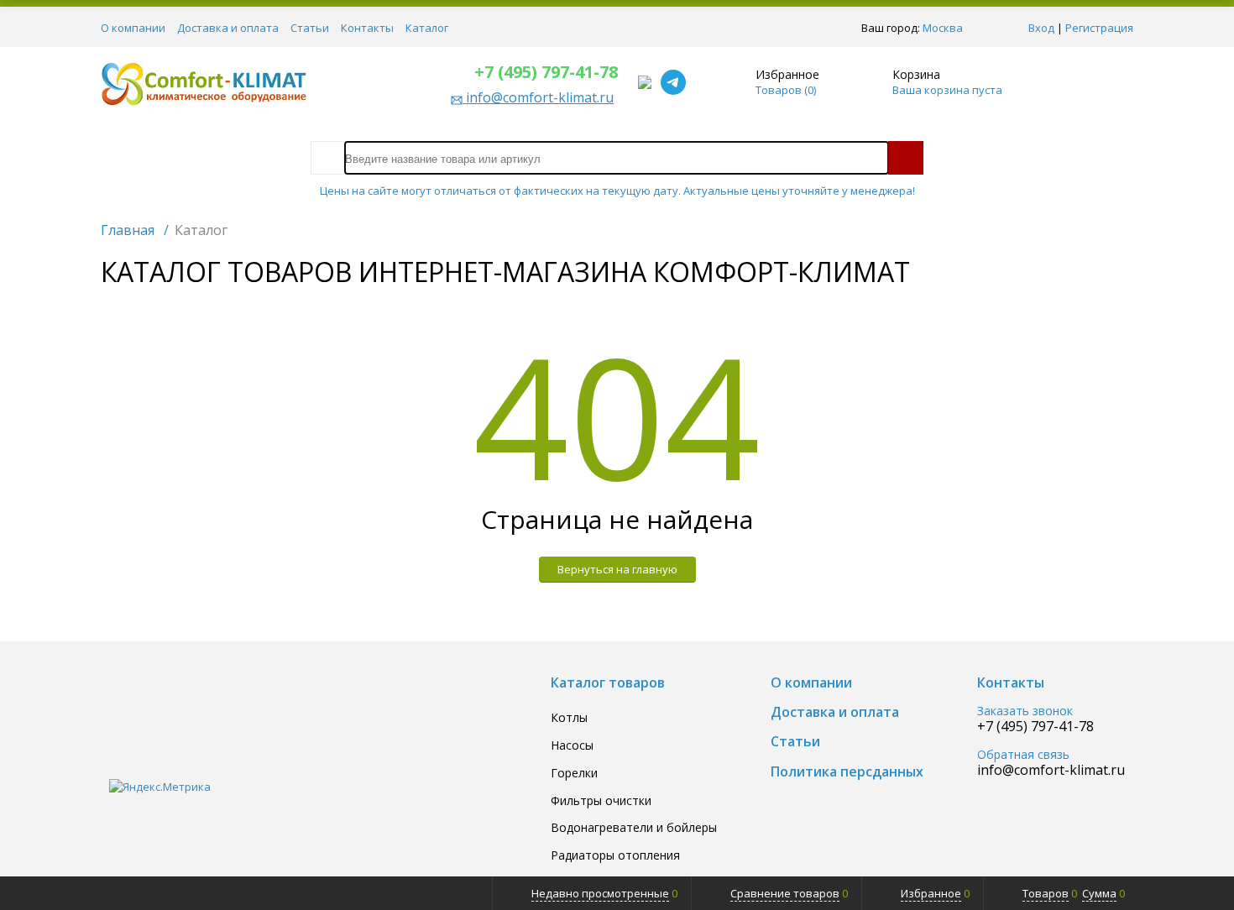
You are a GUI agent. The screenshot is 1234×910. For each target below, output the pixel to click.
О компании (133, 27)
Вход (1041, 27)
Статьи (309, 27)
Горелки (574, 773)
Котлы (569, 718)
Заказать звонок (1025, 711)
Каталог (426, 27)
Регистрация (1099, 27)
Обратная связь (1023, 755)
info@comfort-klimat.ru (1051, 770)
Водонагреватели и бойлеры (634, 828)
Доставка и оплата (228, 27)
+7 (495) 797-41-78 (546, 71)
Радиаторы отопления (615, 856)
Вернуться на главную (617, 569)
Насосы (572, 746)
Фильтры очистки (601, 801)
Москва (943, 27)
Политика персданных (847, 772)
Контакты (367, 27)
